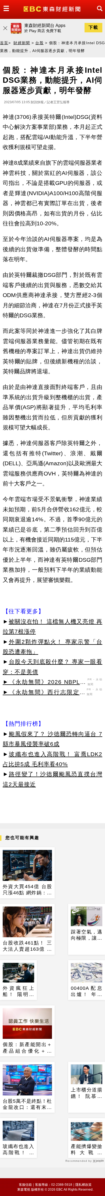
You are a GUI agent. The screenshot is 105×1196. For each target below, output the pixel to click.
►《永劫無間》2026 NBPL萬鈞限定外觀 (44, 683)
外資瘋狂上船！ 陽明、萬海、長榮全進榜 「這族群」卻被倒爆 (18, 991)
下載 (93, 27)
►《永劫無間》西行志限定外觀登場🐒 (44, 693)
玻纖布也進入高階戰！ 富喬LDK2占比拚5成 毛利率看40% (18, 1150)
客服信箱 (25, 1185)
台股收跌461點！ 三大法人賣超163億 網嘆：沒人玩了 (27, 946)
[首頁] (53, 8)
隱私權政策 (83, 1185)
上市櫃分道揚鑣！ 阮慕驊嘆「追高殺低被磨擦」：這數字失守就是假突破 (86, 1093)
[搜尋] (98, 13)
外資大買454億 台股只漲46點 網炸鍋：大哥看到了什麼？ (27, 890)
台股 (39, 43)
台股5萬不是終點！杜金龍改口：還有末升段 (27, 1104)
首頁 (4, 43)
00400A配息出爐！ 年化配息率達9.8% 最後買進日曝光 (86, 991)
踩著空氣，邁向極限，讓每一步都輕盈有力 (86, 935)
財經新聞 (21, 43)
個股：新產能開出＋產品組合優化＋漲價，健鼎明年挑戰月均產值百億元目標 (27, 1048)
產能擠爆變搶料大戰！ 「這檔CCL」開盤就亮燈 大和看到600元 (86, 1150)
